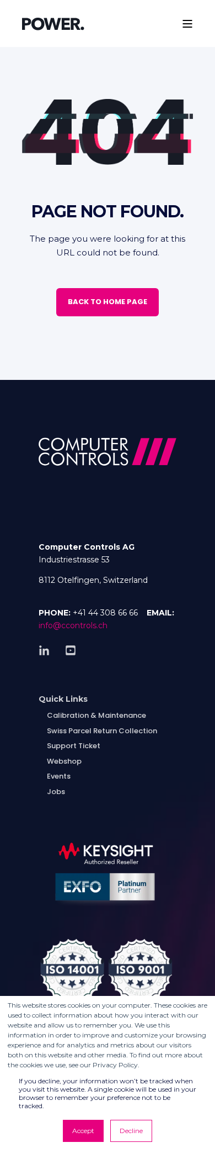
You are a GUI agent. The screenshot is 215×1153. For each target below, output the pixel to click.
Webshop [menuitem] (64, 761)
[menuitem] (63, 699)
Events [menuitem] (59, 776)
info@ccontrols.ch (73, 625)
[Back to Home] (53, 23)
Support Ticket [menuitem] (73, 745)
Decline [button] (131, 1130)
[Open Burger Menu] (187, 23)
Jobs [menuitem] (56, 791)
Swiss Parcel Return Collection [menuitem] (102, 731)
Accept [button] (83, 1130)
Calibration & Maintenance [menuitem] (96, 715)
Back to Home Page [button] (107, 301)
